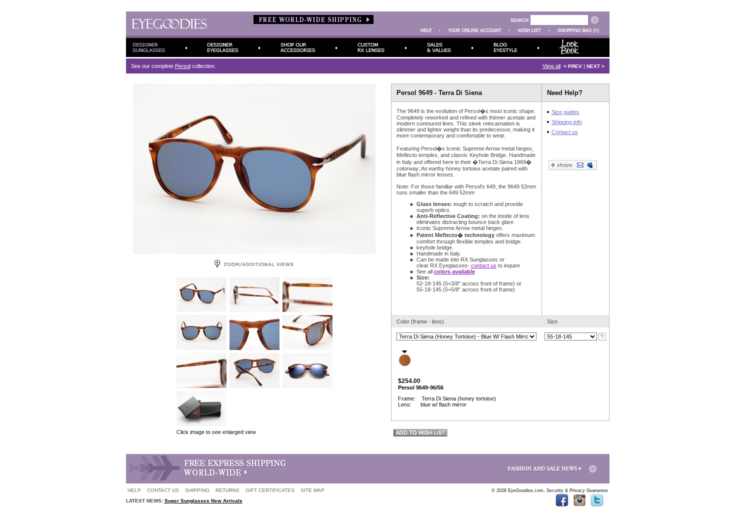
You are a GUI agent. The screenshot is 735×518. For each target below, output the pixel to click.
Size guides (566, 112)
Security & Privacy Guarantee (577, 490)
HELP (134, 490)
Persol (182, 66)
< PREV (573, 66)
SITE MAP (312, 490)
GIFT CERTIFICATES (270, 490)
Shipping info (567, 122)
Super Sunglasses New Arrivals (203, 501)
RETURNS (228, 490)
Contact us (565, 132)
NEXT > (595, 66)
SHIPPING (197, 490)
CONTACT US (163, 490)
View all (551, 66)
